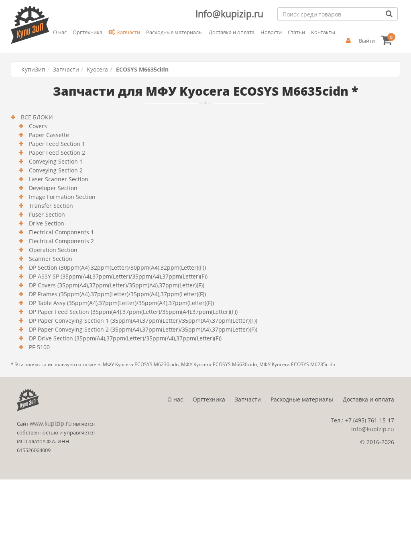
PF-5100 (38, 347)
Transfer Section (50, 205)
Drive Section (45, 223)
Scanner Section (49, 258)
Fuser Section (46, 214)
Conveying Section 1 (55, 161)
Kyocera (97, 69)
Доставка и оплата (368, 399)
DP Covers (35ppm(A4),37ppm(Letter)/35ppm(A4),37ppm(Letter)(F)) (115, 285)
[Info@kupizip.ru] (52, 44)
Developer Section (52, 188)
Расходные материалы (302, 399)
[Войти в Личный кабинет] (348, 41)
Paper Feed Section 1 (56, 143)
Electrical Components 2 (60, 241)
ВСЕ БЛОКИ (36, 117)
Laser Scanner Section (57, 179)
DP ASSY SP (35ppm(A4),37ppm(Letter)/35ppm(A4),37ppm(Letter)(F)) (117, 276)
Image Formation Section (61, 197)
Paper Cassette (48, 135)
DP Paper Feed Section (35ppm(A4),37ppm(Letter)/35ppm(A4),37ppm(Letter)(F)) (132, 311)
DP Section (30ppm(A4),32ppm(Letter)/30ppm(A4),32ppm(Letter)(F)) (116, 267)
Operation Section (52, 250)
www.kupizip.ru (51, 423)
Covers (37, 126)
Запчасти (66, 69)
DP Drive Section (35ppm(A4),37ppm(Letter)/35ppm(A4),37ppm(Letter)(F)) (124, 338)
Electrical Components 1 (60, 232)
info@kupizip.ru (372, 429)
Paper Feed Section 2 (56, 152)
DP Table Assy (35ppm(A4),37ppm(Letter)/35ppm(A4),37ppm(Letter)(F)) (120, 303)
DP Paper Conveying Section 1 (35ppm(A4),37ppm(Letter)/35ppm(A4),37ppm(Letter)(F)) (142, 320)
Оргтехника (209, 399)
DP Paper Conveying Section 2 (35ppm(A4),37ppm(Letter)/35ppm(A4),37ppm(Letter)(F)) (142, 329)
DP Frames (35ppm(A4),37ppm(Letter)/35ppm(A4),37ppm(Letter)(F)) (116, 294)
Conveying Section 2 (55, 170)
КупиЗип (33, 69)
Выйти (367, 40)
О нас (175, 399)
